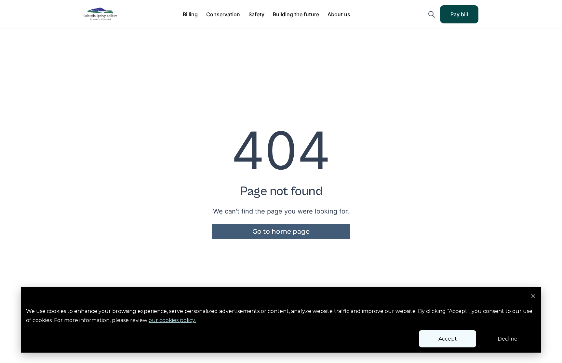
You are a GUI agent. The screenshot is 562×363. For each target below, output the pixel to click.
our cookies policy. (172, 320)
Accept (447, 339)
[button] (190, 14)
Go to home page (281, 231)
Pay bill (463, 16)
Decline (507, 339)
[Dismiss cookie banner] (533, 297)
